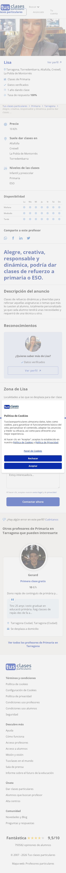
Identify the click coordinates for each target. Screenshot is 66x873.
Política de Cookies (23, 442)
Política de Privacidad (46, 442)
